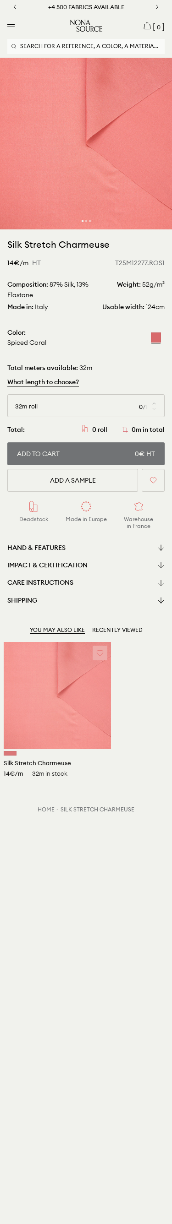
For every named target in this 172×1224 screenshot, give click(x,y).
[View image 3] (90, 221)
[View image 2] (86, 221)
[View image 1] (82, 221)
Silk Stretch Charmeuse (97, 809)
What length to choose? (43, 382)
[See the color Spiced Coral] (10, 753)
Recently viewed (117, 629)
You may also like (57, 629)
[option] (86, 143)
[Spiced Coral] (156, 337)
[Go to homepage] (86, 25)
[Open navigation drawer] (11, 25)
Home (46, 809)
